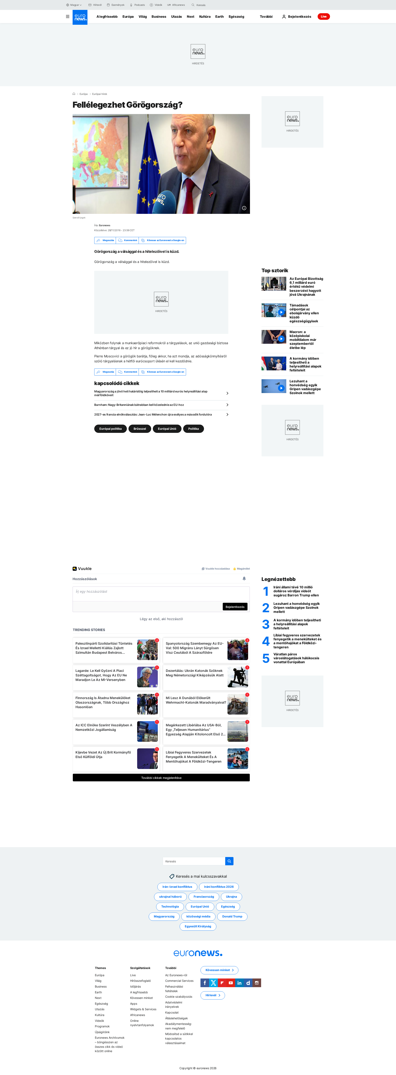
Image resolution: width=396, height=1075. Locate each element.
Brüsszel (140, 428)
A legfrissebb (107, 16)
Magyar (74, 4)
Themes (100, 968)
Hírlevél (211, 995)
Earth (219, 16)
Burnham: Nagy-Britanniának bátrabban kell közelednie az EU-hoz (139, 404)
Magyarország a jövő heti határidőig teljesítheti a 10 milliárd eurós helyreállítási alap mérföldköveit (150, 393)
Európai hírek (99, 94)
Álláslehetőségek (176, 1018)
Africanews (137, 1015)
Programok (102, 1026)
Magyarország (164, 916)
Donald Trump (232, 916)
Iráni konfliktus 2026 (219, 886)
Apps (133, 1003)
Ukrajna (231, 896)
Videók (99, 1020)
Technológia (170, 906)
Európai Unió (167, 428)
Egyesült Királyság (198, 926)
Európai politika (110, 428)
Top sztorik (275, 270)
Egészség (236, 16)
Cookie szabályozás (178, 996)
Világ (143, 16)
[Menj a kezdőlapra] (80, 17)
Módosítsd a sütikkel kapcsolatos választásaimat (179, 1038)
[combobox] (214, 5)
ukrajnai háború (170, 896)
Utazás (176, 16)
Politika (193, 428)
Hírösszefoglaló (140, 980)
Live (324, 16)
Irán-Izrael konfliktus (177, 886)
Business (159, 16)
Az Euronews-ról (176, 975)
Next (190, 16)
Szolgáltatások (140, 968)
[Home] (74, 93)
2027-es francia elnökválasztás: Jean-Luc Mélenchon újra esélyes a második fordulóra (153, 414)
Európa (128, 16)
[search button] (193, 5)
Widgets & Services (143, 1009)
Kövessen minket (141, 998)
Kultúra (205, 16)
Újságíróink (102, 1032)
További (170, 968)
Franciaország (204, 896)
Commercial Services (179, 980)
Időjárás (135, 986)
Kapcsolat (172, 1012)
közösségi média (198, 916)
